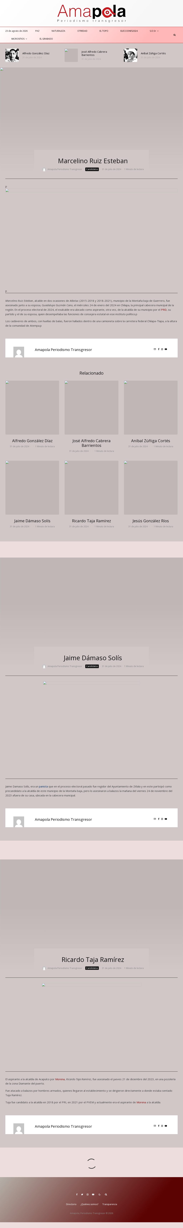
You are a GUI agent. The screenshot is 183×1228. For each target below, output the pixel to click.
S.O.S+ (153, 30)
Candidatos (92, 169)
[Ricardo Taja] (91, 488)
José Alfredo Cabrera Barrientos (94, 53)
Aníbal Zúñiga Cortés (153, 53)
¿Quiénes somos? (89, 1204)
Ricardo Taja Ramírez (91, 520)
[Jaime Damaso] (32, 488)
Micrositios (17, 38)
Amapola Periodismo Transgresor (65, 169)
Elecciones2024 (129, 30)
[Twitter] (82, 1194)
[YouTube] (93, 1194)
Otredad (82, 30)
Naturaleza (58, 30)
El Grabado (46, 38)
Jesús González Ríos (151, 520)
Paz (37, 30)
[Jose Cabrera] (71, 55)
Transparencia (109, 1204)
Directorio (71, 1204)
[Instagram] (87, 1194)
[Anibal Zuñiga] (130, 55)
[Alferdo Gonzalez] (12, 55)
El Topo (104, 30)
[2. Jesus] (151, 488)
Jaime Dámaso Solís (32, 520)
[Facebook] (77, 1194)
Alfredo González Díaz (36, 53)
